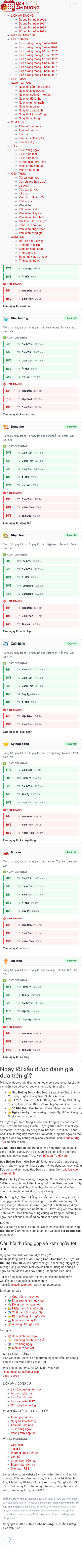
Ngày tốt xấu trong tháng (34, 87)
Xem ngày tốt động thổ (17, 523)
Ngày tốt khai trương (32, 90)
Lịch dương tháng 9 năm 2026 (38, 47)
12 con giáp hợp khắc (32, 162)
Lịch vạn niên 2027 (23, 1401)
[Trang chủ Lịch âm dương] (20, 6)
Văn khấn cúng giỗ (30, 233)
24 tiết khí (25, 185)
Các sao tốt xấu (29, 189)
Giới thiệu (17, 1445)
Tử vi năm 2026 (29, 158)
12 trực (23, 193)
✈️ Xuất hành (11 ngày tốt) (25, 1312)
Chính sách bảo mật (23, 1460)
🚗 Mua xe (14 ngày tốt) (23, 1320)
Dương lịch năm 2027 (32, 23)
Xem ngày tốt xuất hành (17, 731)
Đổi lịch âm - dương (31, 241)
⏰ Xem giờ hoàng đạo (22, 1336)
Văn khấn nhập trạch (32, 229)
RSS (26, 1468)
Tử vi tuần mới (28, 154)
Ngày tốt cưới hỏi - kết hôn (35, 94)
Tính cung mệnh (29, 260)
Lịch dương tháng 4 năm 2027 (38, 75)
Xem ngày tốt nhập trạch (18, 631)
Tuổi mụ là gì (27, 142)
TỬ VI (14, 146)
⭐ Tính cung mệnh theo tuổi (26, 1340)
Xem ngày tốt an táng (16, 1057)
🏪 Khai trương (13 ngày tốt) (26, 1300)
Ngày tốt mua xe (29, 106)
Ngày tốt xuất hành (31, 110)
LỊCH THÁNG (19, 39)
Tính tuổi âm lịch (29, 245)
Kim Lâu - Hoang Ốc (32, 138)
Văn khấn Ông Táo (31, 213)
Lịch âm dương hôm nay (26, 1389)
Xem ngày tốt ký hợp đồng (19, 840)
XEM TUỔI (17, 122)
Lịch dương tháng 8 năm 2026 (38, 43)
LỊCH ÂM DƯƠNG (22, 15)
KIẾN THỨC (18, 173)
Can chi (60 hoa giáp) (32, 181)
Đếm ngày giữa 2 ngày (33, 256)
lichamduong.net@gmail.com (21, 1372)
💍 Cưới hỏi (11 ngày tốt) (24, 1296)
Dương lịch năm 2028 (32, 27)
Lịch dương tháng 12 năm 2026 (39, 59)
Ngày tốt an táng (29, 118)
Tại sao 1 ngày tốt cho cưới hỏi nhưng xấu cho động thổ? (36, 1277)
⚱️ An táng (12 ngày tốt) (23, 1324)
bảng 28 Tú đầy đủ (55, 1155)
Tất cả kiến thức (29, 177)
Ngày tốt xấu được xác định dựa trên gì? (25, 1255)
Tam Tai (24, 134)
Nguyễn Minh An (21, 1285)
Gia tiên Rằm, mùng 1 (33, 221)
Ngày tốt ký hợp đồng (32, 114)
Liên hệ (15, 1456)
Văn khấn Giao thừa (31, 217)
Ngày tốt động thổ (30, 98)
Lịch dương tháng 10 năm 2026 (39, 51)
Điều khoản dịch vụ (23, 1464)
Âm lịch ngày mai (21, 1393)
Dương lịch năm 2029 (32, 31)
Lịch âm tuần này (22, 1397)
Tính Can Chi (27, 253)
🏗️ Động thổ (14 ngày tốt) (24, 1304)
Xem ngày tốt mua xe (16, 948)
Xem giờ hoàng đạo (31, 249)
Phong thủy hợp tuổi (31, 166)
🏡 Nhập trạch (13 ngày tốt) (25, 1308)
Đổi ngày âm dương (23, 1405)
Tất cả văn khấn (29, 209)
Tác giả (15, 1449)
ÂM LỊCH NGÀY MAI (23, 35)
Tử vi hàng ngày (29, 150)
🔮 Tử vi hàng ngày (20, 1344)
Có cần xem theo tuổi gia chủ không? (23, 1281)
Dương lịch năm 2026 (32, 19)
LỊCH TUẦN (18, 79)
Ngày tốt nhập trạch (31, 102)
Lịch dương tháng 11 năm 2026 (39, 55)
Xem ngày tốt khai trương (19, 414)
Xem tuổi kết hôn (29, 130)
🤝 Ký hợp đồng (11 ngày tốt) (26, 1316)
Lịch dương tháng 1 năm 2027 (38, 63)
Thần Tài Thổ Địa (30, 225)
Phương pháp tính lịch (25, 1453)
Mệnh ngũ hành (29, 170)
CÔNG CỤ (17, 237)
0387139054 (11, 1375)
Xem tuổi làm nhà (30, 126)
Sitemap (16, 1468)
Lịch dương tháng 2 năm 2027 (38, 67)
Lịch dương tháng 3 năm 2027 (38, 71)
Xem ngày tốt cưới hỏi (17, 306)
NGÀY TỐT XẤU (21, 83)
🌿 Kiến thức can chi (21, 1348)
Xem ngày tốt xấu (22, 1417)
